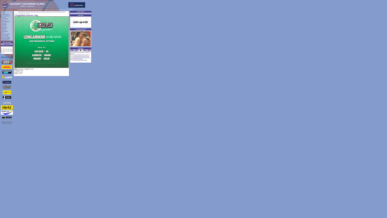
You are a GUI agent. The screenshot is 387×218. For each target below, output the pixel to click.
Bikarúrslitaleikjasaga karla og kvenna (81, 56)
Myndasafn (4, 24)
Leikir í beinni (80, 11)
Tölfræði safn (4, 31)
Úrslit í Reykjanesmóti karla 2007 (80, 60)
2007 (40, 11)
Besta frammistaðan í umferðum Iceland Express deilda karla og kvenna (80, 58)
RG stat (3, 32)
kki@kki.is (71, 9)
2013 (56, 11)
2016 (64, 11)
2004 (32, 11)
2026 (8, 44)
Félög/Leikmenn (5, 14)
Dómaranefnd (4, 18)
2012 (53, 11)
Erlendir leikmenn (5, 15)
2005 (35, 11)
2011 (51, 11)
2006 (37, 11)
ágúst (5, 44)
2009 (45, 11)
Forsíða (3, 11)
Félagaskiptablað (5, 39)
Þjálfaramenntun (5, 21)
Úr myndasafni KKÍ (81, 29)
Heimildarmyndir (5, 38)
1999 (19, 11)
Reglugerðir (4, 27)
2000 (22, 11)
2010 (48, 11)
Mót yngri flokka (5, 34)
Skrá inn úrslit (4, 35)
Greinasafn (4, 23)
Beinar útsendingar (5, 37)
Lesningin (80, 48)
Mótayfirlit (4, 28)
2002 (27, 11)
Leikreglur (3, 25)
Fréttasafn (3, 20)
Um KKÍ (3, 13)
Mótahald (3, 17)
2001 (24, 11)
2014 (58, 11)
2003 (30, 11)
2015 (61, 11)
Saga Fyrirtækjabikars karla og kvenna (81, 54)
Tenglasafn (3, 30)
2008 (43, 11)
